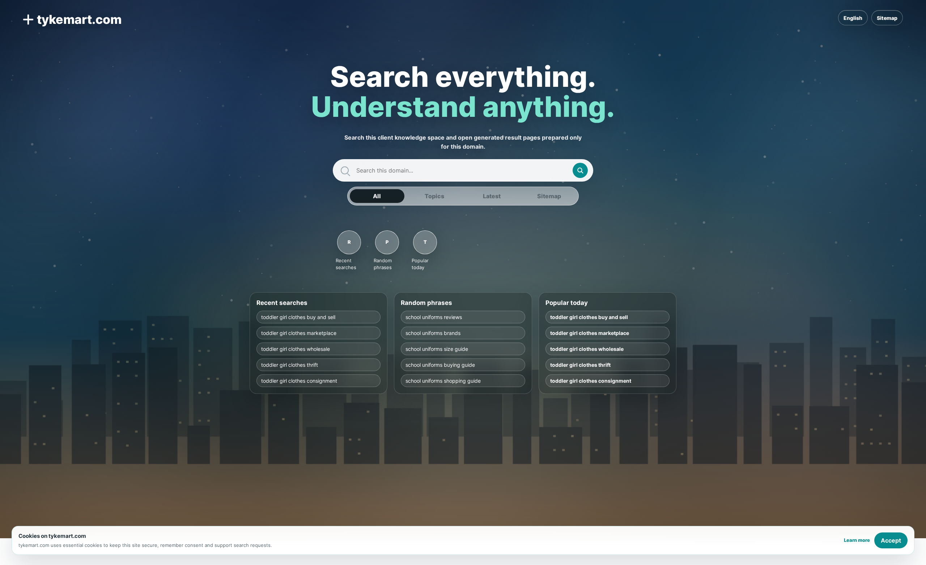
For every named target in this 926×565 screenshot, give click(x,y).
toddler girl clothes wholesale (295, 349)
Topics (434, 196)
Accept (891, 540)
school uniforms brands (432, 333)
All (377, 196)
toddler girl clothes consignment (299, 381)
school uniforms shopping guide (443, 381)
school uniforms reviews (433, 317)
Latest (492, 196)
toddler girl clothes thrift (289, 365)
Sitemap (887, 18)
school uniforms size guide (436, 349)
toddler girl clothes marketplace (298, 333)
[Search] (580, 170)
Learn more (857, 540)
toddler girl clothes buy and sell (298, 317)
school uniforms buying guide (440, 365)
